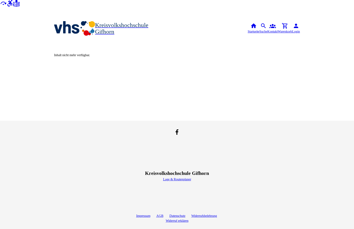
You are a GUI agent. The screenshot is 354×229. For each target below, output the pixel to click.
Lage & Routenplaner (177, 179)
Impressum (143, 216)
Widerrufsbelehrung (204, 216)
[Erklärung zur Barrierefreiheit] (10, 3)
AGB (159, 216)
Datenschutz (177, 216)
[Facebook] (177, 132)
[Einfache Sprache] (16, 3)
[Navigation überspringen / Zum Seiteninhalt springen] (3, 3)
